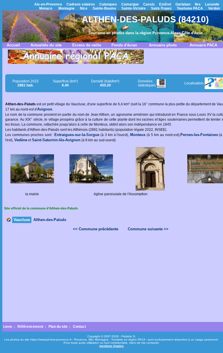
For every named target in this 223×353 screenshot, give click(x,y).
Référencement (30, 327)
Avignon (44, 109)
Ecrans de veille (86, 45)
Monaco (45, 8)
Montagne (66, 8)
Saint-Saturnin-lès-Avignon (56, 140)
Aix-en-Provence (48, 4)
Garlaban (182, 4)
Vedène (20, 140)
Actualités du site (46, 45)
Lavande (212, 4)
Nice (83, 8)
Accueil (13, 45)
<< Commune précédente (95, 229)
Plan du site (58, 327)
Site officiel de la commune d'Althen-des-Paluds (41, 208)
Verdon (214, 8)
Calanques (108, 4)
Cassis (149, 4)
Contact (79, 327)
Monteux (137, 135)
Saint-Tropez (161, 8)
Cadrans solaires (80, 4)
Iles (198, 4)
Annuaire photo (163, 45)
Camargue (130, 4)
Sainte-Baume (104, 8)
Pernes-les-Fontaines (199, 135)
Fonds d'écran (124, 45)
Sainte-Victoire (133, 8)
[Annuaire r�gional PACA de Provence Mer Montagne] (76, 63)
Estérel (165, 4)
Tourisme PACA (190, 8)
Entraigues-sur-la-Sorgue (76, 135)
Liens (7, 327)
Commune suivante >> (148, 229)
